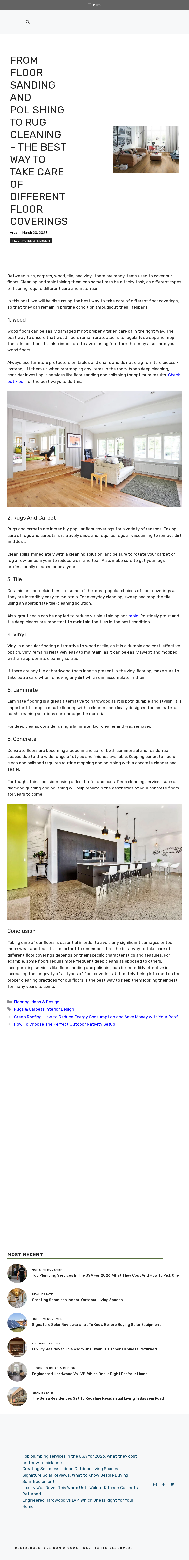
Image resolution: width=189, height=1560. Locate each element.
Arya (13, 233)
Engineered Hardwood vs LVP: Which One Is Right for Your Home (90, 1374)
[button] (27, 22)
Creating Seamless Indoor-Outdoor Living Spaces (77, 1300)
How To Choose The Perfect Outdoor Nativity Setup (64, 1024)
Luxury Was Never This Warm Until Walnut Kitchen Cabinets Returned (94, 1349)
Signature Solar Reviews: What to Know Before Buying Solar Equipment (96, 1324)
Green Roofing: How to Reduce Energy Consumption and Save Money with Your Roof (96, 1016)
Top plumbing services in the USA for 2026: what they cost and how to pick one (105, 1275)
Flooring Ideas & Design (31, 240)
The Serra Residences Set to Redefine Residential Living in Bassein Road (98, 1398)
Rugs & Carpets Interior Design (44, 1009)
